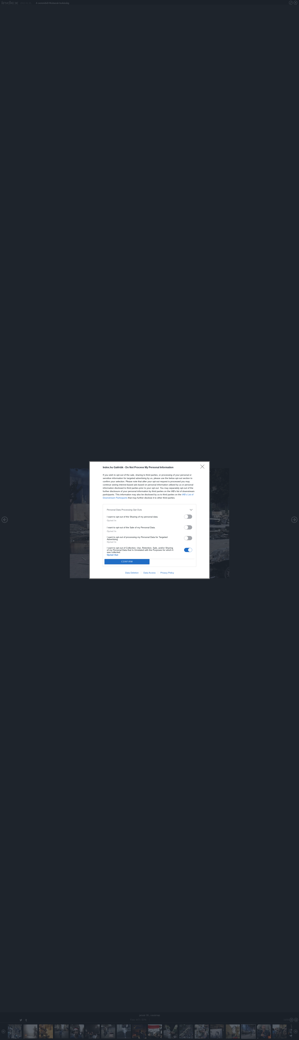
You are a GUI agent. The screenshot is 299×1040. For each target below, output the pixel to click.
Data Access (149, 572)
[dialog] (149, 520)
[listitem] (149, 509)
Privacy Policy (167, 572)
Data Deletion (132, 572)
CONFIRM (127, 561)
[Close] (203, 468)
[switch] (188, 517)
